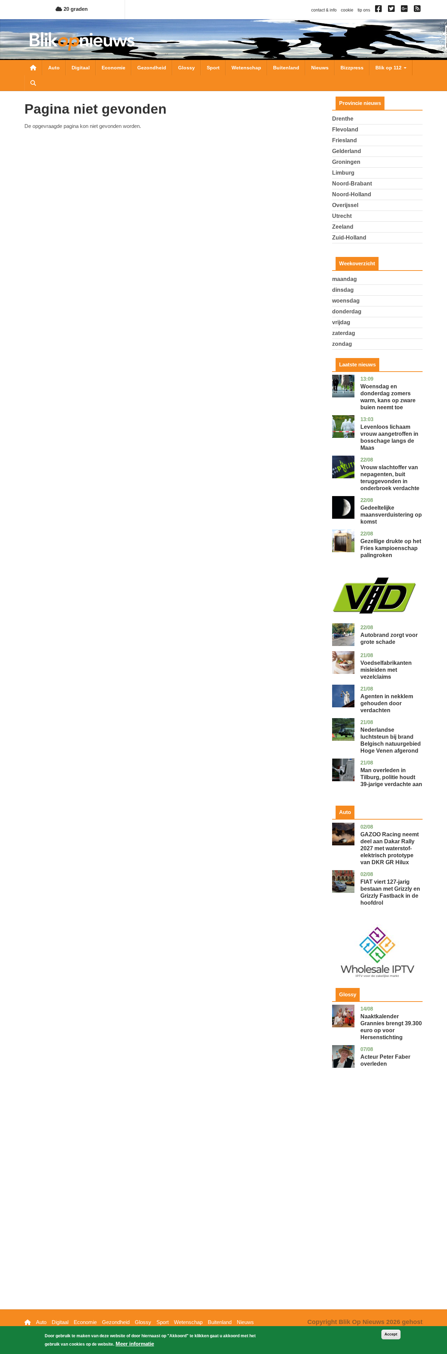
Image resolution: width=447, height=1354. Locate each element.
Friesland (344, 140)
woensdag (346, 301)
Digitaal (81, 67)
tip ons (364, 10)
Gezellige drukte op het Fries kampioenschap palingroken (390, 548)
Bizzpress (352, 67)
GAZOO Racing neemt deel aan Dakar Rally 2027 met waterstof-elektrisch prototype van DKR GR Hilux (389, 848)
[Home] (82, 41)
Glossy (186, 67)
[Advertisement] (377, 1199)
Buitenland (286, 67)
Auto (54, 67)
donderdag (346, 311)
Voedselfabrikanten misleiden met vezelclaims (386, 670)
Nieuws (320, 67)
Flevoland (345, 129)
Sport (213, 67)
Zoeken (33, 83)
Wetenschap (246, 67)
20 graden (75, 9)
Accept (390, 1334)
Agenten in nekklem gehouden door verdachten (386, 703)
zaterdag (343, 333)
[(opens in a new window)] (379, 10)
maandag (344, 279)
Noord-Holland (351, 194)
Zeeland (342, 227)
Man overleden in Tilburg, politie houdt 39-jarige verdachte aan (391, 777)
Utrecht (342, 216)
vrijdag (341, 322)
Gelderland (346, 151)
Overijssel (345, 205)
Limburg (343, 173)
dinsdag (343, 290)
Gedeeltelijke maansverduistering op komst (391, 515)
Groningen (346, 162)
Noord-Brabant (352, 184)
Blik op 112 (389, 67)
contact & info (324, 10)
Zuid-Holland (349, 238)
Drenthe (342, 119)
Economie (113, 67)
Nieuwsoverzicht (33, 67)
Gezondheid (151, 67)
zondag (342, 344)
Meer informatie (135, 1344)
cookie (347, 10)
